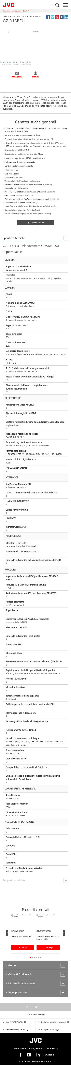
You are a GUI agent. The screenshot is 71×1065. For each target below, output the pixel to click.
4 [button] (36, 957)
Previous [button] (7, 933)
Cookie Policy (51, 1048)
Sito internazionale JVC (16, 1029)
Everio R (26, 11)
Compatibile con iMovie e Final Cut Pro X (26, 767)
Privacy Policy (35, 1048)
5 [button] (38, 957)
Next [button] (64, 933)
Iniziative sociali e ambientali (53, 1022)
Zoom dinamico (13, 334)
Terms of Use (19, 1048)
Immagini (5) (17, 77)
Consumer (6, 11)
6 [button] (40, 957)
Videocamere (16, 11)
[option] (24, 934)
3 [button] (34, 957)
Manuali (35, 77)
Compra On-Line (48, 1029)
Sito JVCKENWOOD (14, 1022)
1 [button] (30, 957)
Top (35, 1006)
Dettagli (24, 947)
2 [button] (32, 957)
